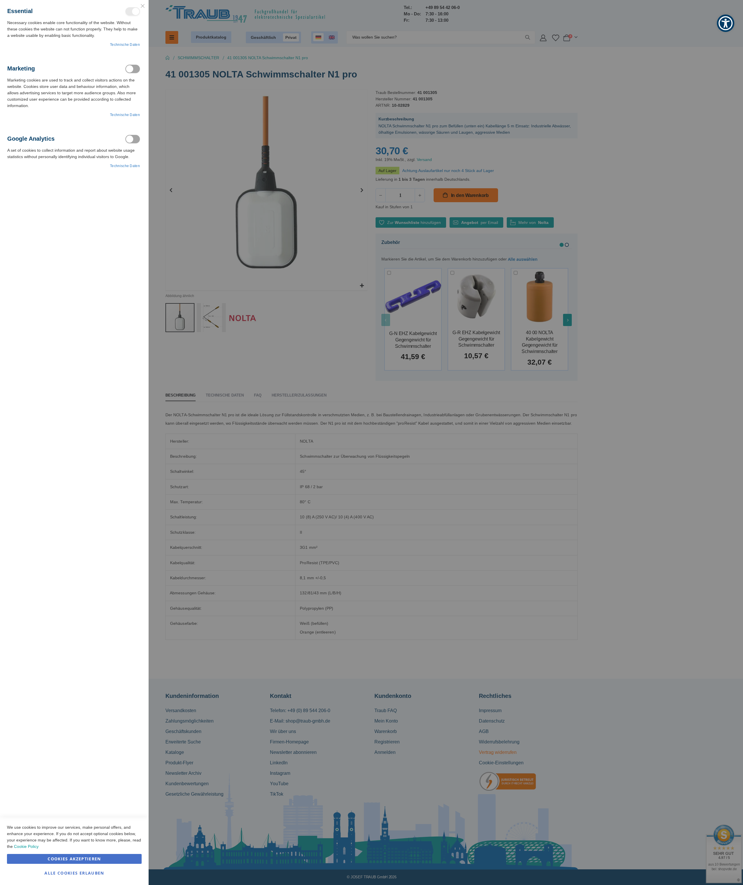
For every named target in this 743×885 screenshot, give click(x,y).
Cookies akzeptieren (74, 859)
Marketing (132, 69)
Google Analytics (132, 139)
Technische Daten (125, 45)
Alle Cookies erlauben (74, 873)
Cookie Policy (26, 846)
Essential (132, 11)
